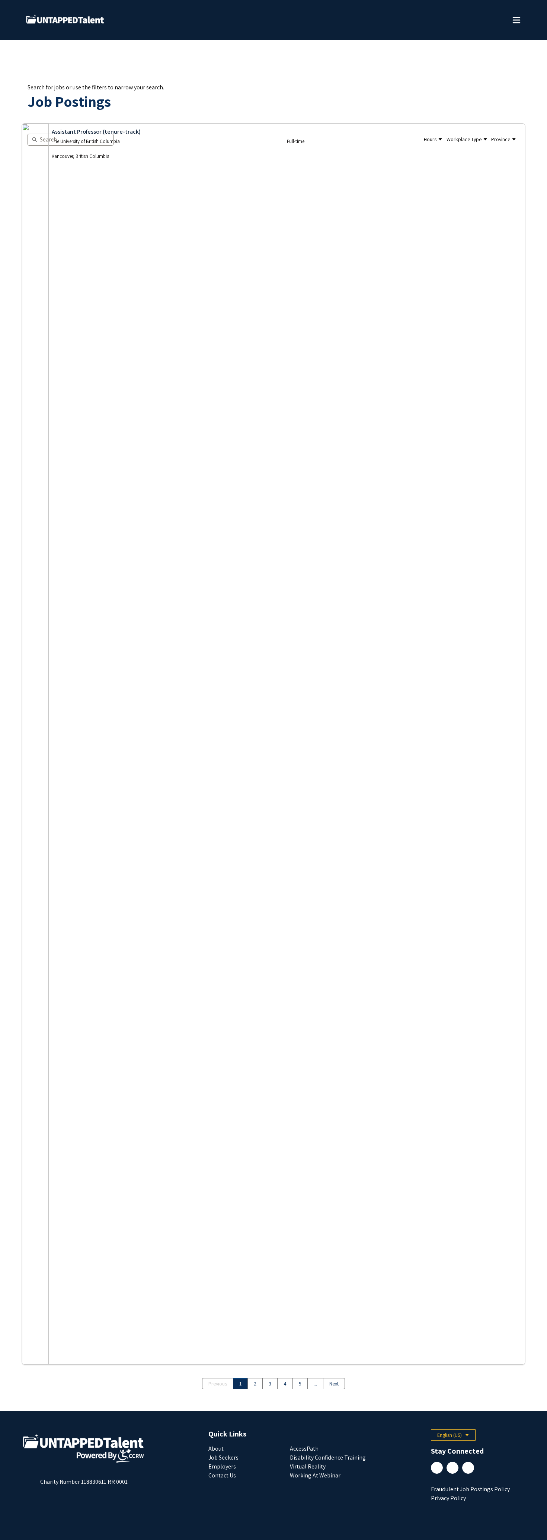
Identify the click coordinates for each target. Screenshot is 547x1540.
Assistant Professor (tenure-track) (96, 132)
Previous (217, 1383)
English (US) (456, 1436)
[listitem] (273, 744)
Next (334, 1383)
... (315, 1383)
